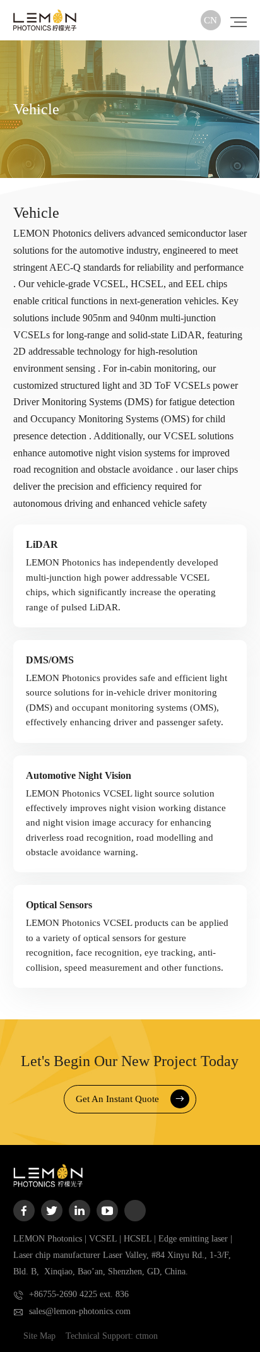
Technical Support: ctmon (112, 1336)
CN (210, 20)
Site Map (39, 1336)
